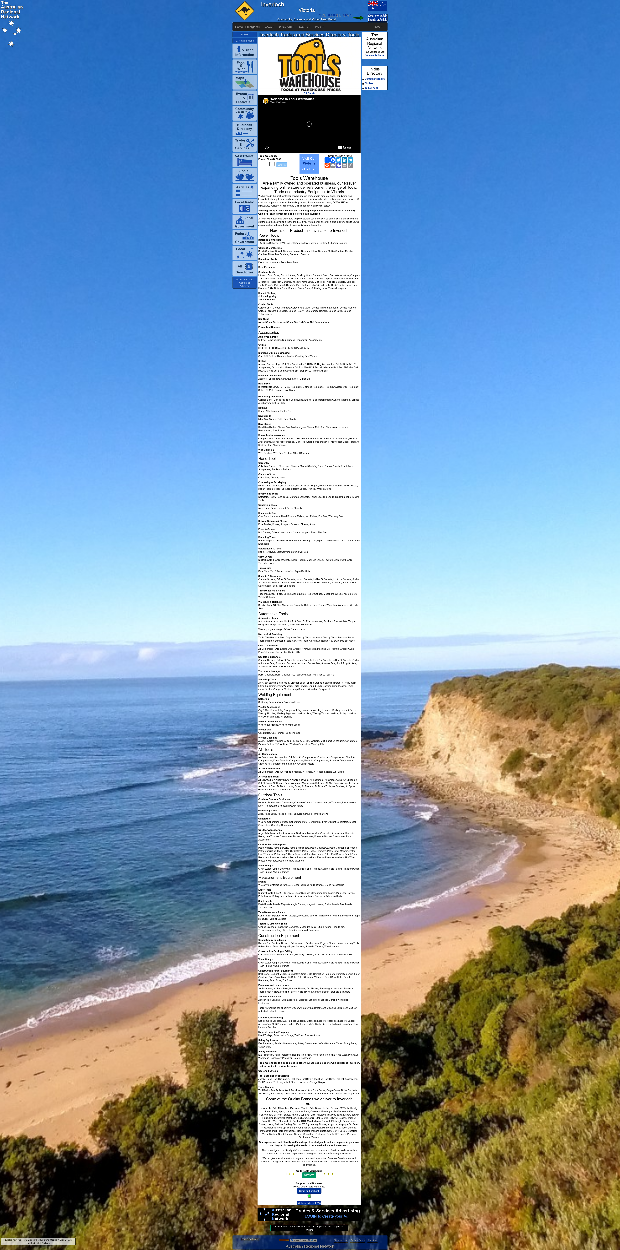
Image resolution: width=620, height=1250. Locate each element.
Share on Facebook (309, 1190)
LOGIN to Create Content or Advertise (244, 282)
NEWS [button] (377, 26)
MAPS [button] (318, 26)
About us (372, 1240)
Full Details (309, 93)
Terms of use (340, 1240)
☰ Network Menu (245, 40)
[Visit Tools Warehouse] (309, 164)
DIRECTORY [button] (286, 26)
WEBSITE (309, 1175)
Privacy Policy (358, 1240)
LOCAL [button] (269, 26)
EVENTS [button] (304, 26)
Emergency (252, 27)
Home (239, 27)
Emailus (282, 164)
